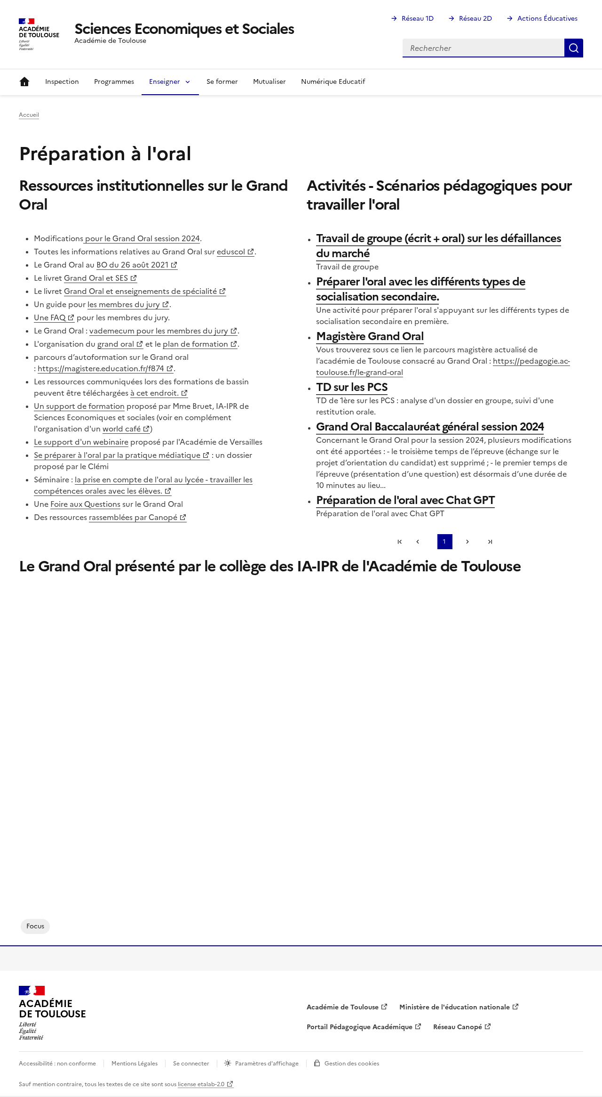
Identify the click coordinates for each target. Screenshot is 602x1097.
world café (122, 428)
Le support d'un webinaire (81, 441)
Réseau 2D (475, 19)
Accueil (24, 82)
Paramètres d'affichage (267, 1063)
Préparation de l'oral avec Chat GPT (405, 500)
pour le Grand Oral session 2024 (141, 238)
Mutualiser (269, 82)
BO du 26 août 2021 (132, 264)
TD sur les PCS (352, 387)
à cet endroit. (154, 392)
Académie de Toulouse (343, 1007)
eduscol (231, 251)
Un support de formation (79, 406)
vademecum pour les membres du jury (158, 330)
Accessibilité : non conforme (57, 1063)
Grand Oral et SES (96, 278)
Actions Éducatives (547, 19)
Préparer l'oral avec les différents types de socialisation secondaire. (420, 289)
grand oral (115, 343)
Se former (222, 82)
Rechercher (573, 48)
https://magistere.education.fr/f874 (101, 368)
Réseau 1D (418, 19)
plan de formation (195, 343)
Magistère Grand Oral (370, 336)
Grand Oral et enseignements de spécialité (140, 291)
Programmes (114, 82)
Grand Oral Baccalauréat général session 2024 (430, 426)
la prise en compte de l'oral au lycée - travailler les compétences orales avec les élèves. (143, 485)
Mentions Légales (134, 1063)
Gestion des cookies (352, 1063)
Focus (35, 926)
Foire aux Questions (85, 504)
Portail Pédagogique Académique (359, 1027)
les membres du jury (123, 304)
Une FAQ (49, 317)
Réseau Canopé (457, 1027)
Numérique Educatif (333, 82)
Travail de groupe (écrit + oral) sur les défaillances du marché (438, 246)
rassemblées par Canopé (133, 517)
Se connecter (191, 1063)
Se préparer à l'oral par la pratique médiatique (117, 455)
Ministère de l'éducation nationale (454, 1007)
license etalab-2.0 (201, 1084)
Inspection (62, 82)
